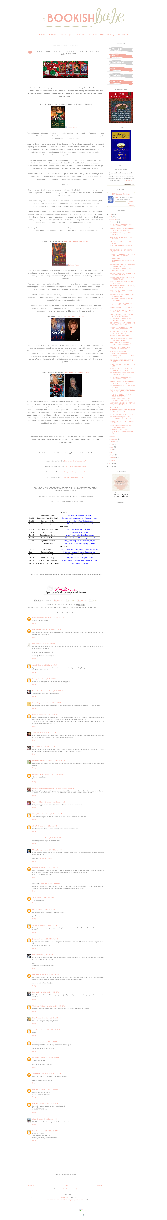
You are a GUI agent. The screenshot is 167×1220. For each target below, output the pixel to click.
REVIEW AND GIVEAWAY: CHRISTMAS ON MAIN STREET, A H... (122, 265)
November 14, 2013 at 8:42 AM (55, 760)
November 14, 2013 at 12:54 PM (51, 838)
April (111, 452)
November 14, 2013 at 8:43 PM (49, 992)
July (111, 444)
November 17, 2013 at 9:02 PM (48, 1089)
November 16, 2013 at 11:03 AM (50, 1030)
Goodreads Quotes (129, 184)
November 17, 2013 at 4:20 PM (51, 1073)
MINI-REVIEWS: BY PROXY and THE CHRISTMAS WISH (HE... (121, 315)
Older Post (100, 1185)
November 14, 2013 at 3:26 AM (45, 643)
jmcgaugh (35, 939)
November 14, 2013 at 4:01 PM (52, 850)
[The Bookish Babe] (121, 490)
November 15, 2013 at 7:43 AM (55, 1006)
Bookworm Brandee (38, 760)
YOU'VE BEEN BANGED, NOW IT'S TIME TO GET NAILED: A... (121, 332)
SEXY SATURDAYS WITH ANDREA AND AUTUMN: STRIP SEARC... (122, 229)
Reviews (53, 34)
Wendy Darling (37, 850)
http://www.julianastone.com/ (74, 477)
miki (33, 643)
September (113, 439)
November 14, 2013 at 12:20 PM (47, 826)
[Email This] (77, 605)
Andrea (117, 197)
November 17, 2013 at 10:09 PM (48, 1103)
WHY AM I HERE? (115, 407)
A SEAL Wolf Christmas (75, 316)
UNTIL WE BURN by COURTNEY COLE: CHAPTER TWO (120, 395)
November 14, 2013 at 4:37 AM (47, 665)
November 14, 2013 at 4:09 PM (48, 867)
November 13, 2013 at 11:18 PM (51, 629)
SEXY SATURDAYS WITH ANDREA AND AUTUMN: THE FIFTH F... (122, 274)
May (111, 449)
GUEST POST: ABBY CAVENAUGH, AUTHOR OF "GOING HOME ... (121, 399)
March (112, 455)
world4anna (36, 1030)
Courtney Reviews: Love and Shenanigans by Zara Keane (65, 1200)
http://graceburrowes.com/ (75, 466)
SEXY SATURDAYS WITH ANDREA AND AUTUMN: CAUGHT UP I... (122, 323)
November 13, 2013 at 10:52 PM (55, 617)
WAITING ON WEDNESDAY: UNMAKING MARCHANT (119, 352)
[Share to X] (81, 605)
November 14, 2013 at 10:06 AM (55, 802)
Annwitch (35, 1042)
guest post (72, 607)
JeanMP (35, 665)
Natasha (35, 1131)
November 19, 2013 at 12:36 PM (47, 1119)
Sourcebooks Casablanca (92, 607)
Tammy (34, 679)
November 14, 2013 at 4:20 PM (50, 883)
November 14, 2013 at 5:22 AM (47, 679)
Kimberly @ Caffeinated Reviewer (43, 788)
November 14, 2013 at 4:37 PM (44, 897)
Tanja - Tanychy (37, 703)
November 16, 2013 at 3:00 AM (51, 1018)
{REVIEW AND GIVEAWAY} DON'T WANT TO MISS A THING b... (120, 348)
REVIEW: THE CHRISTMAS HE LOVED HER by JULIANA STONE (122, 255)
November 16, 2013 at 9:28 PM (48, 1042)
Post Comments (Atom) (70, 1189)
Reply (34, 623)
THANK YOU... (64, 1197)
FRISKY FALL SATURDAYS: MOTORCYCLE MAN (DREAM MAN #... (122, 431)
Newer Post (31, 1185)
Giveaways (66, 34)
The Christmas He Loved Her (76, 241)
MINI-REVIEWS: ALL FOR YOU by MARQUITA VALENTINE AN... (120, 343)
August (112, 442)
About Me (80, 34)
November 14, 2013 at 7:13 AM (46, 732)
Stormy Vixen (36, 814)
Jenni (34, 732)
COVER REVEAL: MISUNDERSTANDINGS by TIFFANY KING (122, 260)
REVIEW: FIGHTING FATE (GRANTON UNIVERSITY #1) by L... (122, 373)
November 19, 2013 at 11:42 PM (48, 1131)
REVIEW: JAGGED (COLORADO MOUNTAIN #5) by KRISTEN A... (121, 417)
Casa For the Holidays (45, 607)
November (113, 222)
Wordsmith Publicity (38, 1006)
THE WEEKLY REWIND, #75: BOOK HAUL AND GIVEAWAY (121, 319)
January (112, 460)
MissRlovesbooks (38, 617)
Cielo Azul (35, 1058)
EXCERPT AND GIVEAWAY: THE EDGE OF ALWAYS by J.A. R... (122, 410)
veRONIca (35, 974)
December (113, 219)
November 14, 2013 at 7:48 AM (45, 746)
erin (33, 746)
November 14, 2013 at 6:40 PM (47, 925)
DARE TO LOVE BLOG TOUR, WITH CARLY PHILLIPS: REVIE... (121, 311)
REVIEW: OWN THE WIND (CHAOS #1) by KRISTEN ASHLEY (122, 286)
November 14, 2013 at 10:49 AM (52, 814)
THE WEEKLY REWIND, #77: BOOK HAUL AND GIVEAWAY (121, 225)
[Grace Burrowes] (72, 128)
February (113, 458)
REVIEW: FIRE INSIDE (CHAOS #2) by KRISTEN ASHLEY (122, 278)
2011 (110, 466)
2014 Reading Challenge (121, 194)
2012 (110, 463)
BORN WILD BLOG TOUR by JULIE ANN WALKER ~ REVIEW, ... (121, 369)
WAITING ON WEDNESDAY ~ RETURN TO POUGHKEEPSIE (122, 403)
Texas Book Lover (38, 802)
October (112, 436)
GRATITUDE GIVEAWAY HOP (119, 336)
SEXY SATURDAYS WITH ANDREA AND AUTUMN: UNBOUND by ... (122, 382)
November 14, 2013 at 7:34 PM (45, 955)
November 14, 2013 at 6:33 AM (52, 703)
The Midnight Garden (45, 858)
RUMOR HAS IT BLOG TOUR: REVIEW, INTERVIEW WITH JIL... (122, 390)
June (111, 447)
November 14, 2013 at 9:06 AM (54, 774)
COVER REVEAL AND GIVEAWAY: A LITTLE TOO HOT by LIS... (121, 282)
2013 (110, 217)
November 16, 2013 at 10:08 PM (49, 1058)
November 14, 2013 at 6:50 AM (48, 715)
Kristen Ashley (127, 180)
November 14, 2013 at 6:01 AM (54, 691)
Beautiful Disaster (38, 774)
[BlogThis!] (79, 605)
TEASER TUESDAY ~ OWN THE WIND (122, 307)
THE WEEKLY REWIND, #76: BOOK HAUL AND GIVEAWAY (121, 269)
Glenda (34, 925)
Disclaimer (123, 34)
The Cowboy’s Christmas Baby (77, 372)
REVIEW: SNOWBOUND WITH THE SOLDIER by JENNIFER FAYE (121, 328)
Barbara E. (35, 992)
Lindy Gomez (36, 629)
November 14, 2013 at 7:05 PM (49, 939)
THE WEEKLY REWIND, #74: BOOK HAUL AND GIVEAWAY (121, 378)
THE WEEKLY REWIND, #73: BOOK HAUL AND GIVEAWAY (121, 426)
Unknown (61, 605)
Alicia (34, 1119)
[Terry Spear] (72, 340)
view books (131, 205)
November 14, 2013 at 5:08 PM (45, 909)
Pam (33, 909)
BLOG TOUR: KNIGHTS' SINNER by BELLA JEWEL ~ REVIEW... (121, 304)
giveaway (61, 607)
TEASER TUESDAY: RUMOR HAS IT (121, 414)
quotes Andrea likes (121, 169)
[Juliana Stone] (72, 265)
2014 (110, 214)
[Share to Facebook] (83, 605)
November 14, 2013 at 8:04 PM (49, 974)
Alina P (34, 826)
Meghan (34, 1103)
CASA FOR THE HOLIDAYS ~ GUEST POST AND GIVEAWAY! (121, 339)
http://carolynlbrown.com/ (75, 461)
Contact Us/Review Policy (101, 34)
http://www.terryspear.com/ (74, 472)
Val (33, 897)
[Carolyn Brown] (73, 396)
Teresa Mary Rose (38, 691)
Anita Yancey (36, 1073)
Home (42, 34)
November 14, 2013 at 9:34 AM (64, 788)
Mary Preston (36, 1018)
